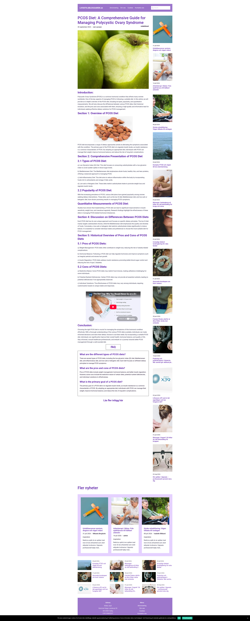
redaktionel (145, 26)
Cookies (130, 8)
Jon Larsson (97, 27)
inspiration (86, 537)
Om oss (123, 8)
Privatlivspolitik (187, 618)
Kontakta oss (139, 8)
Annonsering (114, 8)
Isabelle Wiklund (160, 534)
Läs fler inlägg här (113, 400)
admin (125, 536)
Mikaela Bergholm (99, 534)
